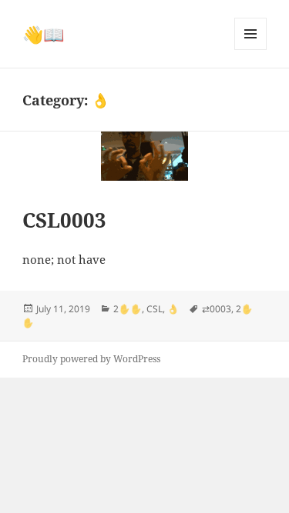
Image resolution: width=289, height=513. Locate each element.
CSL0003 (64, 220)
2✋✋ (127, 308)
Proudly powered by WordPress (91, 358)
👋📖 (43, 33)
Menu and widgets (251, 49)
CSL (154, 308)
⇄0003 (216, 308)
